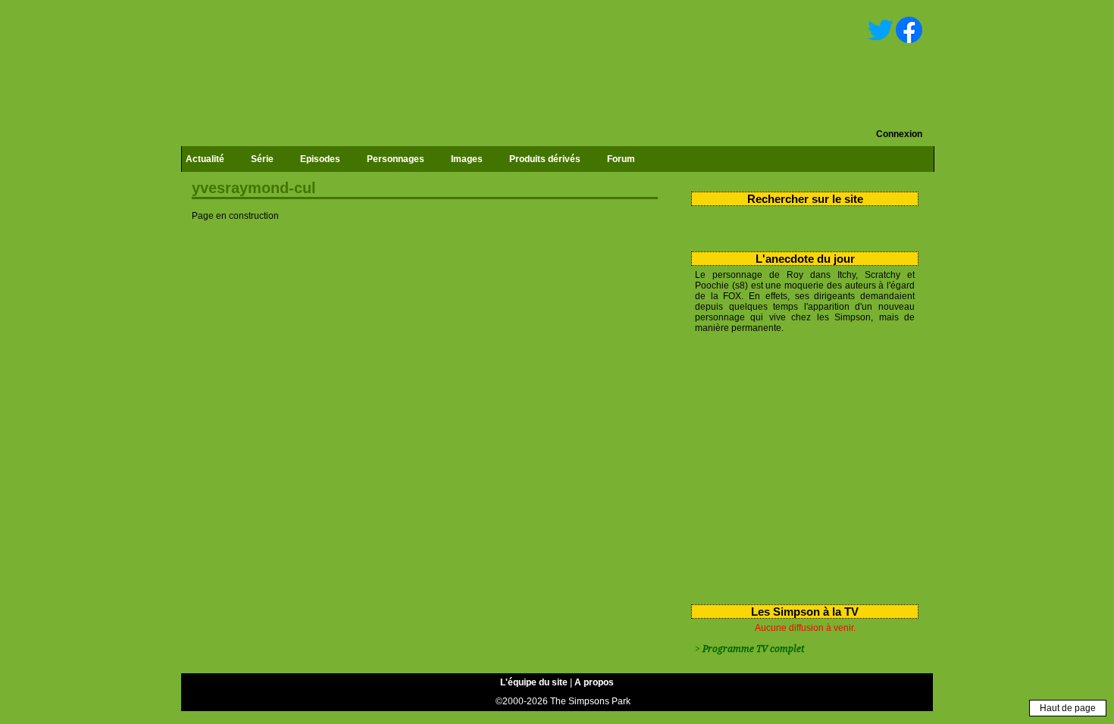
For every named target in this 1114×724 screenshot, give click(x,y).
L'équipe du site (534, 682)
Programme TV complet (753, 649)
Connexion (899, 134)
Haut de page (1068, 708)
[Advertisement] (799, 465)
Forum (621, 159)
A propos (594, 682)
